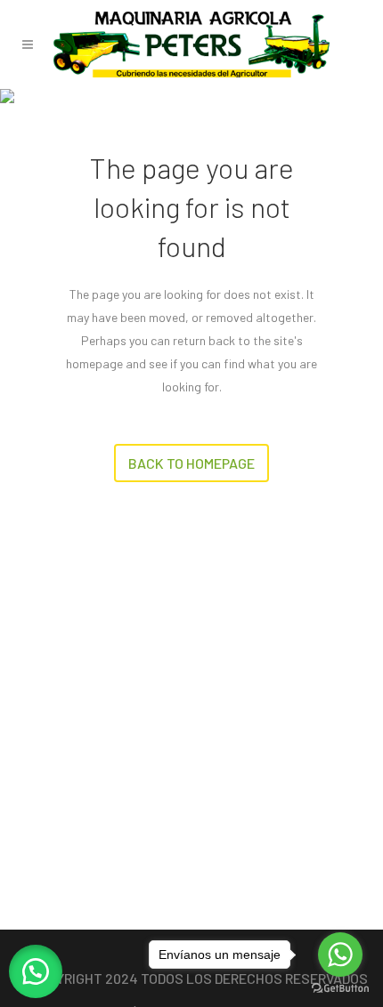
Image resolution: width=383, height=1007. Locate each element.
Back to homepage (191, 463)
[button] (35, 971)
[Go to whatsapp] (340, 954)
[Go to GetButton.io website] (340, 989)
